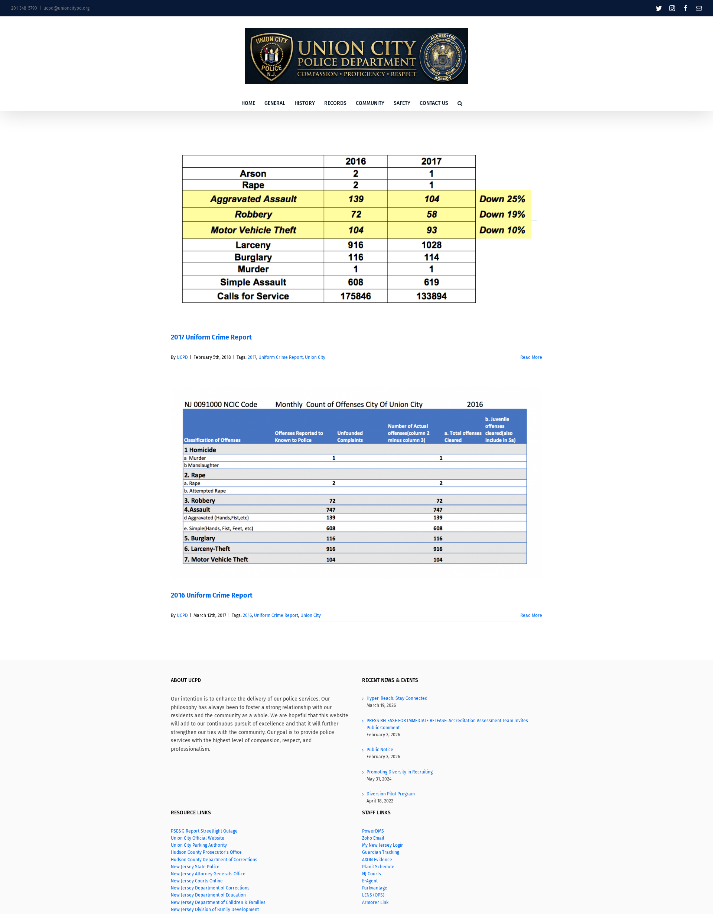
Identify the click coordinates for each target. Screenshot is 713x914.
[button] (460, 103)
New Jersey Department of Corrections (210, 888)
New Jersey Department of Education (209, 895)
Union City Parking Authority (199, 845)
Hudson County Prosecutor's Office (206, 852)
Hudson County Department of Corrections (214, 859)
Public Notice (380, 749)
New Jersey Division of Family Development (215, 909)
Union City (315, 357)
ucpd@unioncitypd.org (66, 8)
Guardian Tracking (380, 852)
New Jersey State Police (195, 866)
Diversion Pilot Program (391, 793)
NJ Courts (371, 873)
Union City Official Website (197, 838)
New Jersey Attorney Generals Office (208, 873)
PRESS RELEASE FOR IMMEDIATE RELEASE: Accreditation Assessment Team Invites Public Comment (447, 724)
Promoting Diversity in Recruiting (400, 772)
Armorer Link (375, 902)
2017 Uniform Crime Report (211, 337)
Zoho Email (373, 838)
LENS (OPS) (373, 895)
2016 (247, 615)
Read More (531, 357)
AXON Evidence (377, 859)
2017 (252, 357)
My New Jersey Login (383, 845)
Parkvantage (374, 888)
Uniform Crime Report (280, 357)
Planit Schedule (378, 866)
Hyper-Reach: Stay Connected (397, 698)
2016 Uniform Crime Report (212, 595)
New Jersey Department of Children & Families (218, 902)
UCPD (182, 357)
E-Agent (370, 881)
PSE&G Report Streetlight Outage (204, 831)
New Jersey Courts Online (197, 881)
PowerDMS (373, 831)
